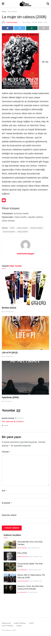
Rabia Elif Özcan (23, 556)
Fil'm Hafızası (21, 592)
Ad (4, 490)
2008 (12, 228)
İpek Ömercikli (22, 569)
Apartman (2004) (10, 397)
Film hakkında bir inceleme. (13, 421)
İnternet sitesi (9, 515)
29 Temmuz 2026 (34, 548)
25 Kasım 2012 (8, 401)
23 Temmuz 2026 (36, 581)
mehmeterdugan (12, 22)
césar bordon (22, 228)
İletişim (19, 626)
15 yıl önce (26, 22)
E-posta (7, 503)
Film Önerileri (12, 12)
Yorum (6, 451)
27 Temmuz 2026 (36, 556)
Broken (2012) (9, 307)
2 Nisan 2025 (33, 592)
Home (4, 12)
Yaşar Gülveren (23, 581)
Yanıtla (6, 425)
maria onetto (23, 232)
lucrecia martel (9, 232)
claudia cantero (36, 228)
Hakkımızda (6, 623)
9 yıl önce (20, 418)
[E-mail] (4, 201)
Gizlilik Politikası (20, 623)
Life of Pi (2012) (10, 352)
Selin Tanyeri (22, 548)
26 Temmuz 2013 (8, 311)
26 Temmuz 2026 (35, 569)
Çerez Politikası (7, 626)
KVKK (31, 623)
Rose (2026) (22, 553)
